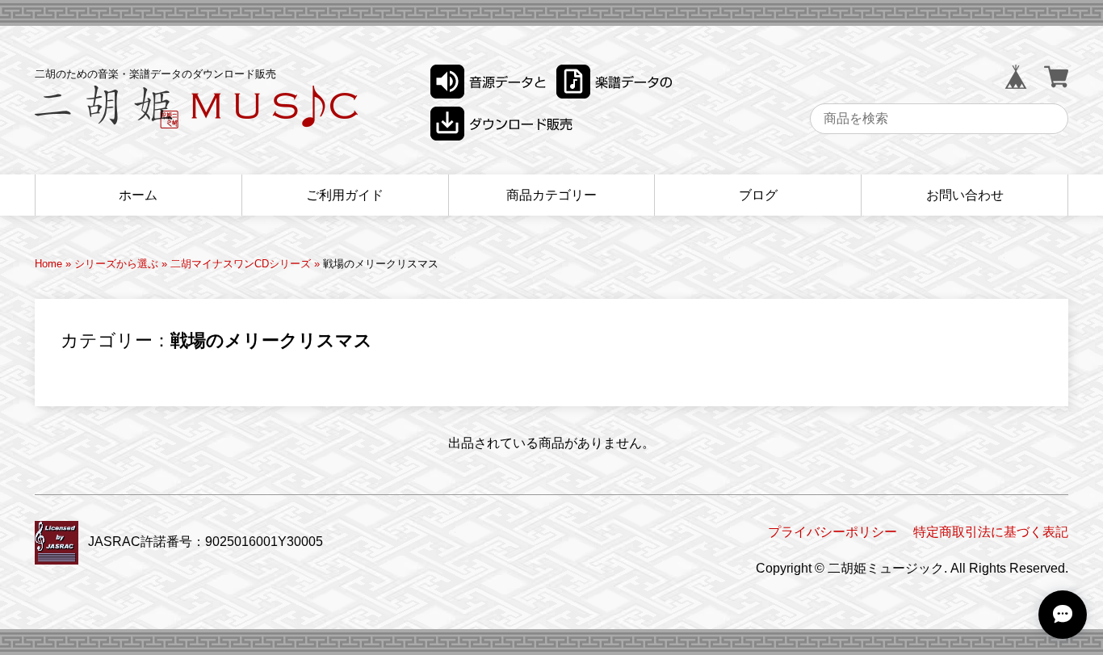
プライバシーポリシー (832, 532)
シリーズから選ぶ (116, 264)
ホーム (138, 195)
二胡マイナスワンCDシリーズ (240, 264)
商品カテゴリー (551, 195)
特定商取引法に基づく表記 (990, 532)
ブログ (758, 195)
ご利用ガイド (345, 195)
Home (48, 264)
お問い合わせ (965, 195)
